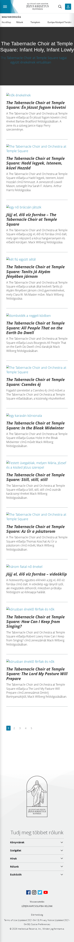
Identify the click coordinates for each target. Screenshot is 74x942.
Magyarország (11, 17)
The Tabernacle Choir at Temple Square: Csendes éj (35, 382)
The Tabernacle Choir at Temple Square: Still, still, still (35, 477)
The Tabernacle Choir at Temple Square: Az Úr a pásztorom (35, 529)
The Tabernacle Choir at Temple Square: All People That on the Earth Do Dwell (35, 327)
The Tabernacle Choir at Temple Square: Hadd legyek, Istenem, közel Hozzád (35, 163)
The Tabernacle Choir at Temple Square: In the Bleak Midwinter (35, 425)
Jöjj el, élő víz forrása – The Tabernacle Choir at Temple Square (31, 219)
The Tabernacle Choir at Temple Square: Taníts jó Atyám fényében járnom (35, 271)
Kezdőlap (6, 22)
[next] (37, 728)
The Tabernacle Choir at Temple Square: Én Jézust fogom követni (36, 105)
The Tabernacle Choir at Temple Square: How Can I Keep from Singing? (35, 621)
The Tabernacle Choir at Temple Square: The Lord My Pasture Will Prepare (37, 673)
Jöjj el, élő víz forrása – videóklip (36, 574)
